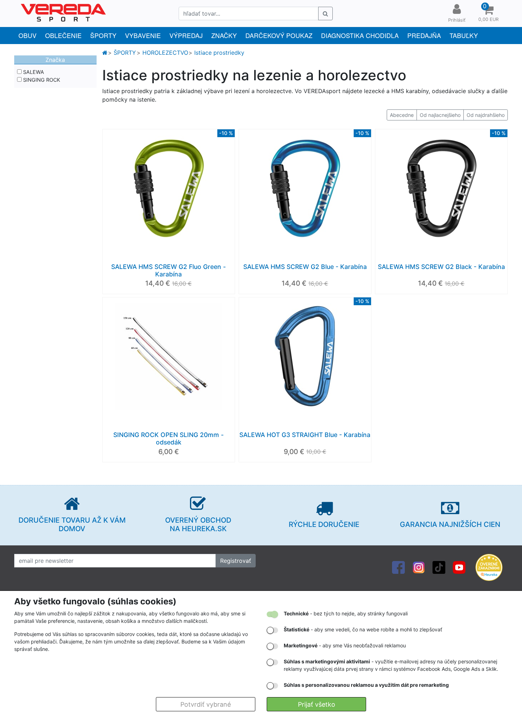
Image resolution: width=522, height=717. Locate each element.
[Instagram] (418, 567)
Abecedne (402, 115)
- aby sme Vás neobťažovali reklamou (345, 645)
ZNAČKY (224, 35)
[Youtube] (459, 567)
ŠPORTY (103, 35)
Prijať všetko (316, 704)
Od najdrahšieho (486, 115)
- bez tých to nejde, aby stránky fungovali (346, 613)
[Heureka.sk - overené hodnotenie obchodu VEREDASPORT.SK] (488, 567)
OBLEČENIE (63, 35)
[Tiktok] (439, 567)
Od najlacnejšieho (440, 115)
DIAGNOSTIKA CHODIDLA (360, 35)
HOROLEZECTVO (165, 52)
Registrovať (235, 560)
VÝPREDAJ (186, 35)
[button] (488, 13)
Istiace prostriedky (219, 52)
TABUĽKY (464, 35)
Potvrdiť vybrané (205, 704)
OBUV (27, 35)
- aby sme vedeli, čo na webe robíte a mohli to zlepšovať (363, 629)
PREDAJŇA (424, 35)
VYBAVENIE (143, 35)
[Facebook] (398, 567)
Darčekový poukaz (278, 35)
